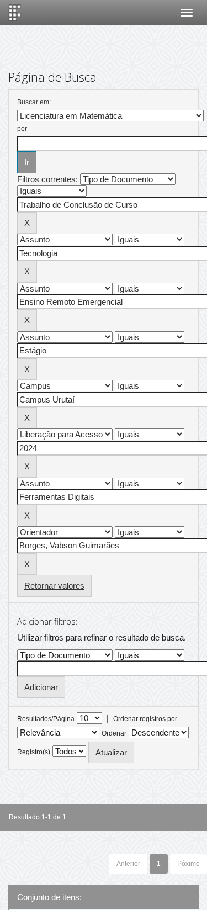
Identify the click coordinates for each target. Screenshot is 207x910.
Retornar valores (54, 585)
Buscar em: (34, 102)
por (22, 129)
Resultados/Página (46, 719)
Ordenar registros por (145, 719)
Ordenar (114, 733)
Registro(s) (33, 752)
